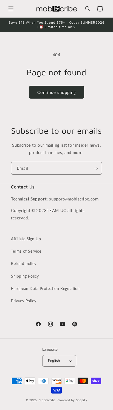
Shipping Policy (25, 276)
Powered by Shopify (72, 400)
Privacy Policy (23, 301)
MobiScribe (47, 400)
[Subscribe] (96, 168)
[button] (11, 9)
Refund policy (23, 263)
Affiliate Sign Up (26, 238)
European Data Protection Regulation (45, 288)
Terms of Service (26, 251)
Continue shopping (56, 92)
